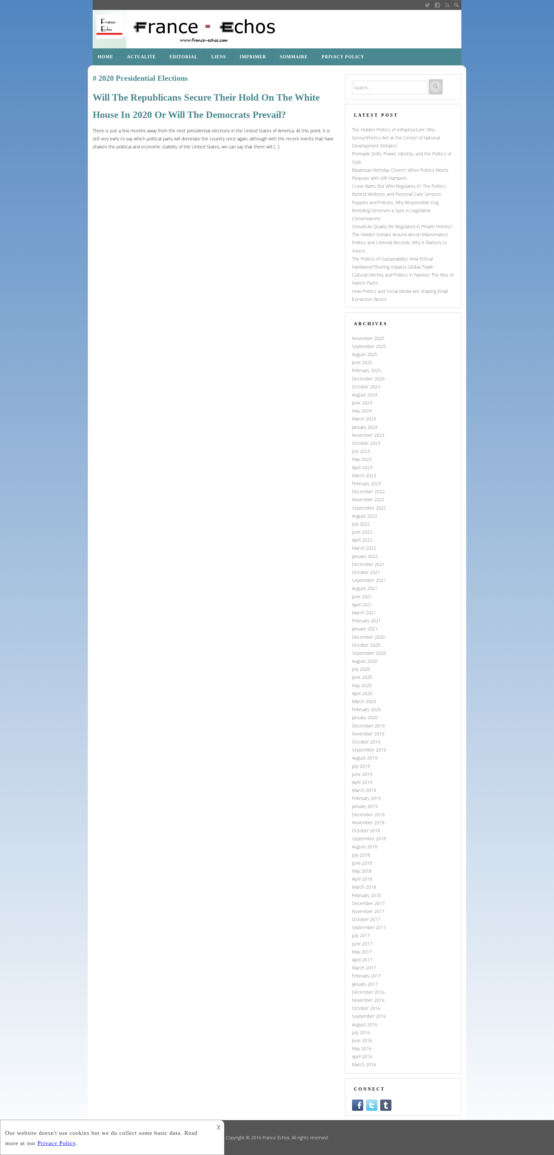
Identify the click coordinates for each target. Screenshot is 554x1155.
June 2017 (362, 944)
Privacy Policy (343, 56)
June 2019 (362, 774)
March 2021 (364, 613)
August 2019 (364, 758)
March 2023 (364, 475)
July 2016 (361, 1032)
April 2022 (362, 540)
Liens (218, 56)
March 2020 (364, 701)
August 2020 (364, 661)
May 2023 (362, 459)
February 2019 (366, 798)
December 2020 (368, 637)
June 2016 (362, 1040)
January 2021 (365, 629)
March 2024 (364, 419)
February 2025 (366, 370)
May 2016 (362, 1048)
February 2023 (366, 483)
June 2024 (362, 403)
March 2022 (364, 548)
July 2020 (361, 669)
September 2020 (369, 653)
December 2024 (368, 379)
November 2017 (368, 911)
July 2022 (361, 524)
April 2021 (362, 605)
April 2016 (362, 1056)
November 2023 (368, 435)
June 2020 (362, 677)
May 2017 (362, 952)
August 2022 (364, 516)
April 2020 (362, 693)
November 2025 (368, 338)
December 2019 (368, 726)
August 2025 (364, 354)
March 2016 (364, 1064)
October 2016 (366, 1008)
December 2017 (368, 903)
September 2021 (369, 580)
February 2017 (366, 976)
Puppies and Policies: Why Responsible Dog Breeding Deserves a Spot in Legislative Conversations (395, 210)
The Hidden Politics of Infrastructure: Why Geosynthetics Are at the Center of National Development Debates (396, 138)
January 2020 (365, 717)
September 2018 (369, 838)
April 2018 (362, 879)
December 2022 (368, 491)
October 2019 (366, 742)
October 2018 (366, 830)
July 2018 (361, 855)
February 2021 (366, 621)
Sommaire (294, 56)
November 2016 (368, 1000)
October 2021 (366, 572)
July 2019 (361, 766)
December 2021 (368, 564)
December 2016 (368, 992)
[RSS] (447, 5)
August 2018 (364, 846)
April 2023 (362, 467)
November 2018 (368, 822)
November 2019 (368, 734)
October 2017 (366, 919)
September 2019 (369, 750)
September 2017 (369, 927)
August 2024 (364, 395)
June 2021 (362, 597)
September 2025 (369, 346)
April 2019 (362, 782)
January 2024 (365, 427)
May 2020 (362, 685)
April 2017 (362, 960)
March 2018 (364, 887)
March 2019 (364, 790)
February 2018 (366, 895)
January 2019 (365, 806)
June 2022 (362, 532)
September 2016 (369, 1016)
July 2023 (361, 451)
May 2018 (362, 871)
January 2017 (365, 984)
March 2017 (364, 968)
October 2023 (366, 443)
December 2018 (368, 814)
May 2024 (362, 411)
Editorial (183, 56)
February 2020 (366, 709)
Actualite (141, 56)
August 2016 (364, 1024)
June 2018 (362, 863)
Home (105, 56)
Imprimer (253, 56)
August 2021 (364, 588)
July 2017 (361, 935)
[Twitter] (427, 5)
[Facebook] (437, 5)
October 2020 (366, 645)
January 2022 (365, 556)
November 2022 (368, 499)
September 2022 (369, 508)
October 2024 (366, 387)
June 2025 (362, 362)
